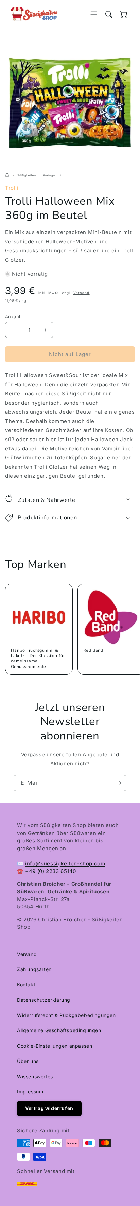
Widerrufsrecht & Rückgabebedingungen (66, 1015)
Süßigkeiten (26, 175)
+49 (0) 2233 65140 (50, 871)
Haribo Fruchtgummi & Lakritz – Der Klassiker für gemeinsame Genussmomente (38, 658)
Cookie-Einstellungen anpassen (54, 1046)
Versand (81, 293)
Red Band (93, 650)
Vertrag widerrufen (49, 1108)
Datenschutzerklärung (43, 1000)
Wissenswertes (35, 1076)
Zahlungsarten (34, 969)
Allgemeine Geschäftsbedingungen (59, 1030)
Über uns (28, 1061)
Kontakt (26, 984)
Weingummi (52, 175)
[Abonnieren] (118, 783)
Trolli (12, 188)
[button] (93, 14)
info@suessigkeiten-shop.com (65, 863)
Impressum (30, 1092)
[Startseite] (8, 175)
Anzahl (12, 316)
